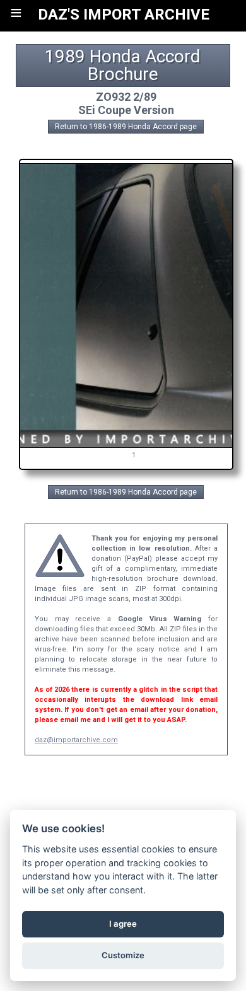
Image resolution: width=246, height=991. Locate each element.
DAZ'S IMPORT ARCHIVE (123, 14)
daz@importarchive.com (76, 740)
